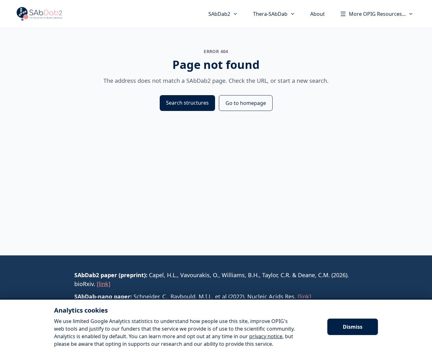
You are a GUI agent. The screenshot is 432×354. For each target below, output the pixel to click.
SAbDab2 (219, 13)
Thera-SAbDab (270, 13)
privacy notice (265, 336)
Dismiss (352, 326)
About (317, 13)
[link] (103, 284)
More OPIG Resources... (377, 13)
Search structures (187, 102)
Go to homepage (245, 103)
